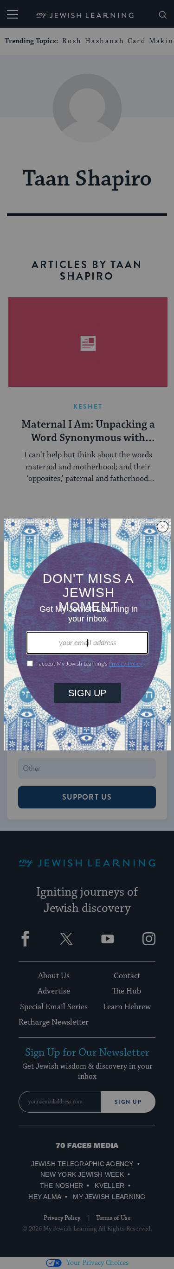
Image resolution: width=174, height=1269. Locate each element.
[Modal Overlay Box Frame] (87, 634)
